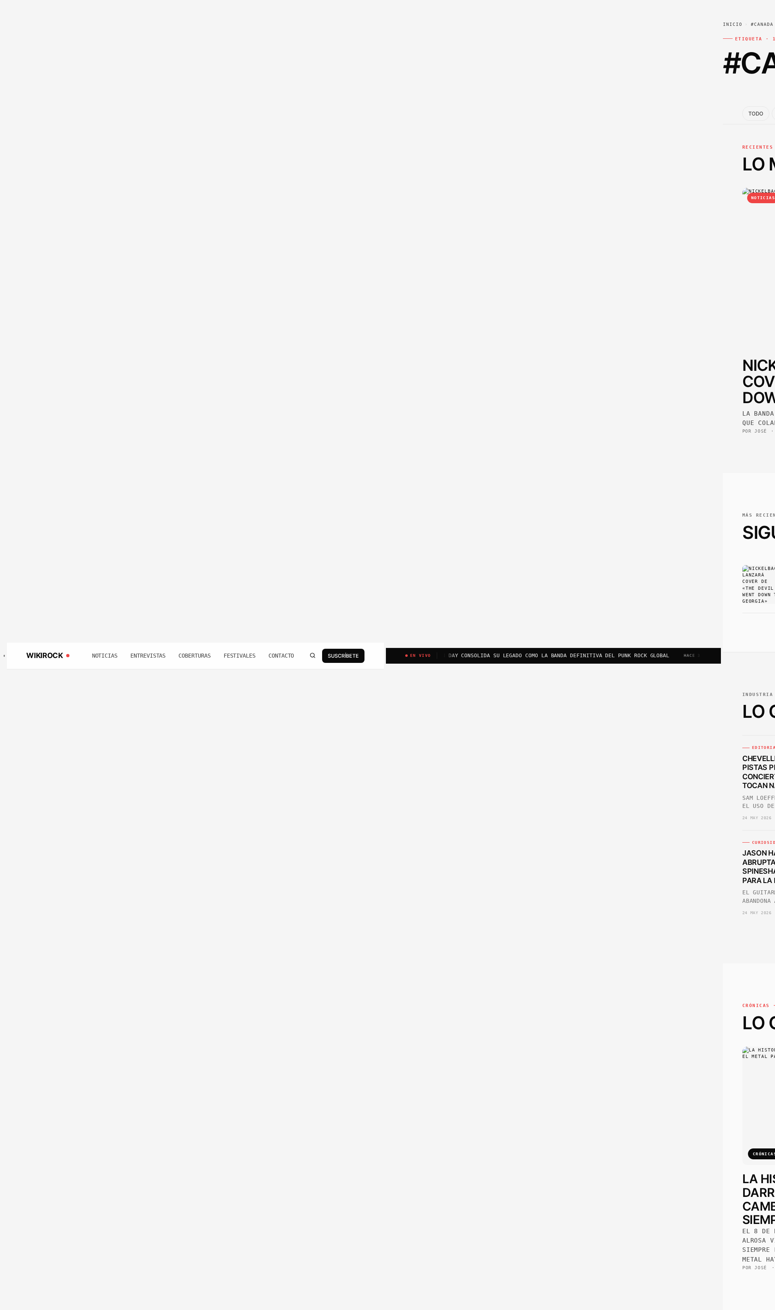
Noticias (104, 655)
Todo (755, 113)
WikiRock (44, 655)
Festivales (240, 655)
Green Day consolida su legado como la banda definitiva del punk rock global (513, 655)
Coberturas (194, 655)
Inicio (733, 24)
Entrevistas (147, 655)
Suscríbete (343, 655)
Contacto (281, 655)
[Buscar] (312, 655)
